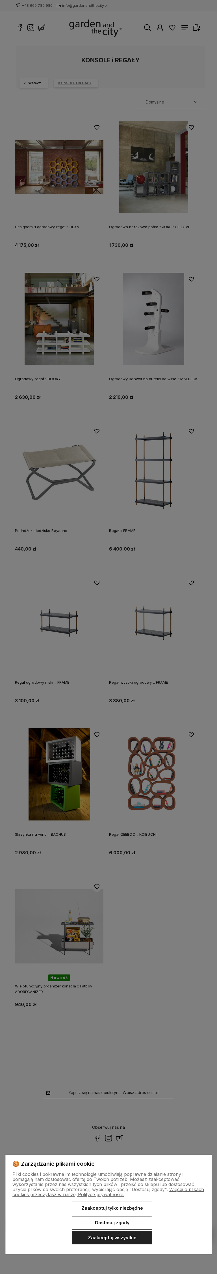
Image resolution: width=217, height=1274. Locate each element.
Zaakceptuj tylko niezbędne (112, 1208)
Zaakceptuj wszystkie (112, 1237)
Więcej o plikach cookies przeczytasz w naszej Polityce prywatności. (108, 1192)
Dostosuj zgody (112, 1222)
